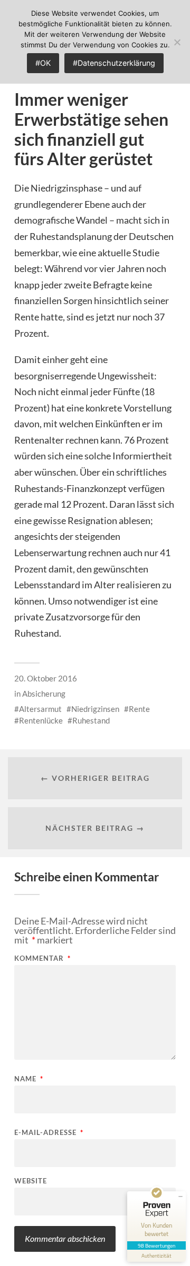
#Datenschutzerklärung (114, 62)
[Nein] (177, 42)
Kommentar (42, 958)
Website (30, 1181)
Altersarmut (40, 709)
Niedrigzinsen (95, 709)
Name (28, 1079)
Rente (139, 709)
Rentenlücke (41, 720)
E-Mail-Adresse (48, 1132)
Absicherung (43, 693)
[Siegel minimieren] (180, 1196)
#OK (43, 62)
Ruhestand (91, 720)
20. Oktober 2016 (45, 678)
